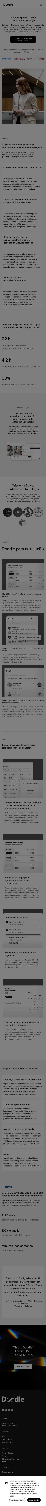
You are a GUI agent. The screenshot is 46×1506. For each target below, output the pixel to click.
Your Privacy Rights (17, 1500)
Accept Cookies (34, 1500)
